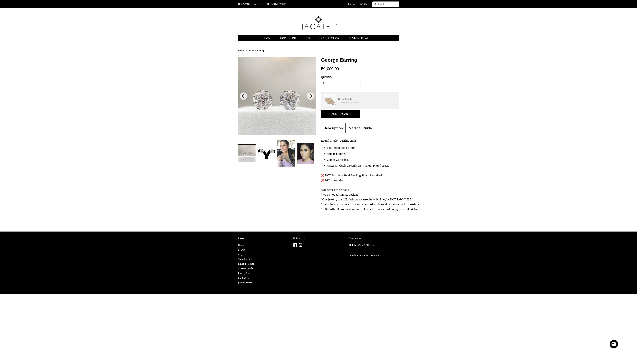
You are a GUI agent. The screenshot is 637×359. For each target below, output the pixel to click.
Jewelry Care (244, 273)
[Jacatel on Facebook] (295, 245)
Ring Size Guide (246, 263)
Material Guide (360, 128)
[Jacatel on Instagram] (300, 245)
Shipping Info (245, 259)
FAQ (240, 254)
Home (241, 50)
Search (241, 249)
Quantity (326, 77)
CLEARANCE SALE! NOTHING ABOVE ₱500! (262, 4)
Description (333, 128)
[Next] (310, 96)
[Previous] (243, 96)
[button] (614, 344)
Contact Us (243, 277)
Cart (366, 4)
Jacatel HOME (245, 282)
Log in (351, 4)
